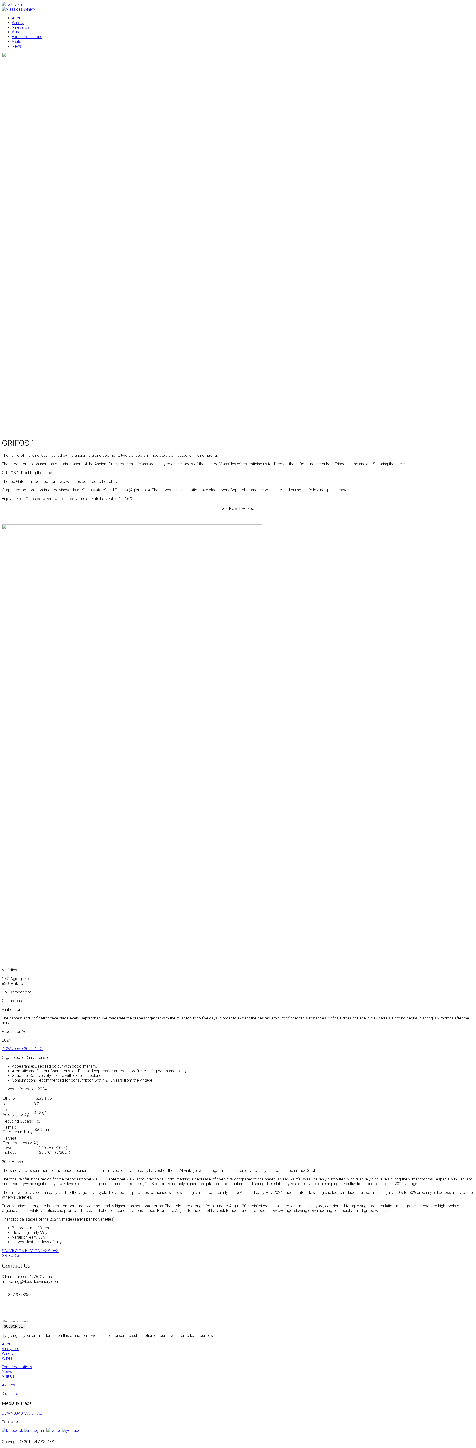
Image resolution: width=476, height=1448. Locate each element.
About (7, 1344)
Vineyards (10, 1348)
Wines (7, 1358)
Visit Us (8, 1376)
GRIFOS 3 (10, 1255)
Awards (8, 1385)
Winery (8, 1353)
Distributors (12, 1393)
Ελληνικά (14, 4)
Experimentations (17, 1367)
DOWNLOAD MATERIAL (22, 1413)
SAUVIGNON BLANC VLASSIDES (30, 1250)
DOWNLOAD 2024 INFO (22, 1048)
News (7, 1371)
